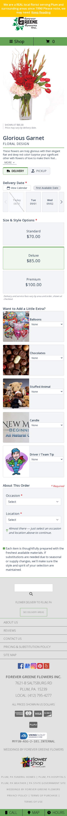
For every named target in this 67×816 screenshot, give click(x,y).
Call (12, 812)
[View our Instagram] (33, 668)
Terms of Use (33, 801)
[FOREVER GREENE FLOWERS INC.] (33, 32)
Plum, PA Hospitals (52, 776)
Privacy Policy (17, 795)
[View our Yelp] (46, 668)
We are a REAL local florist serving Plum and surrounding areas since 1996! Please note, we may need (33, 8)
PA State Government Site (47, 783)
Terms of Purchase (44, 795)
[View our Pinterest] (40, 668)
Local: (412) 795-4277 (34, 695)
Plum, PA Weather (13, 783)
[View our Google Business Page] (27, 668)
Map (34, 812)
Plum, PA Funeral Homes (18, 776)
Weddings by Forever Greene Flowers (34, 749)
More (8, 162)
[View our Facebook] (21, 668)
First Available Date (47, 188)
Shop (19, 41)
